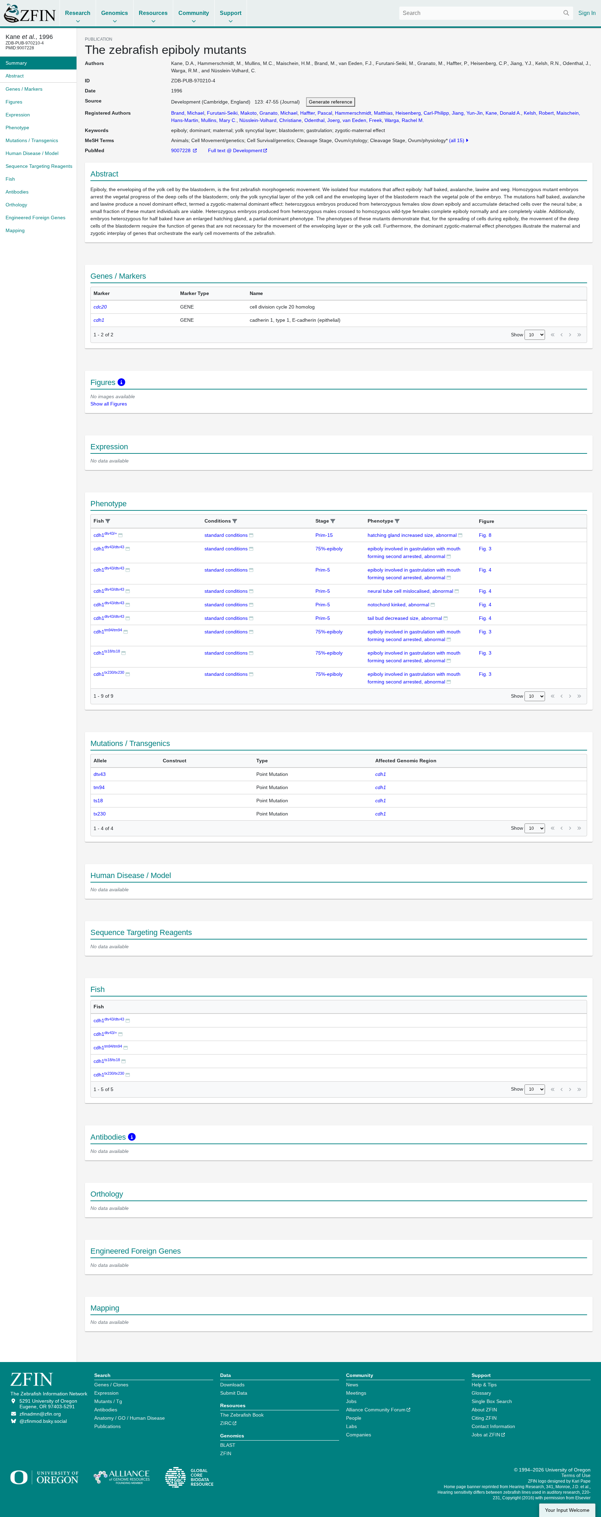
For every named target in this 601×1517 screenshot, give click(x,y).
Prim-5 (322, 570)
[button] (107, 521)
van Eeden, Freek (362, 120)
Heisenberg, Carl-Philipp (422, 113)
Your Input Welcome (567, 1510)
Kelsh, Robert (539, 113)
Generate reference (330, 102)
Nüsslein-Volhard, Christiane (270, 120)
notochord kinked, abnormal (398, 604)
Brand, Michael (187, 113)
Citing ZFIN (484, 1418)
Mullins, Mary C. (219, 120)
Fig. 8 (485, 535)
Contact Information (493, 1426)
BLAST (227, 1445)
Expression (106, 1393)
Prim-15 (324, 535)
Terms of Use (576, 1475)
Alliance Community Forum (376, 1409)
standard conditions (226, 535)
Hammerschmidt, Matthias (364, 113)
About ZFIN (484, 1409)
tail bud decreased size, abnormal (405, 618)
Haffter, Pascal (316, 113)
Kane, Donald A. (503, 113)
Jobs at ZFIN (486, 1434)
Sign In (587, 13)
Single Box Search (492, 1401)
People (353, 1418)
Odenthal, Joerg (322, 120)
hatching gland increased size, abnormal (412, 535)
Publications (107, 1426)
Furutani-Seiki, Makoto (232, 113)
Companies (358, 1434)
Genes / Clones (111, 1384)
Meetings (356, 1393)
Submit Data (233, 1393)
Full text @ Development (235, 150)
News (352, 1384)
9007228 (181, 150)
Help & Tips (484, 1384)
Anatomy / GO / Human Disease (129, 1418)
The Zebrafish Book (242, 1415)
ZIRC (226, 1423)
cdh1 (105, 535)
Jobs (351, 1401)
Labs (351, 1426)
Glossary (481, 1393)
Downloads (232, 1384)
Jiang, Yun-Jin (467, 113)
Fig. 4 (485, 570)
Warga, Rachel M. (404, 120)
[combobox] (486, 13)
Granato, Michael (278, 113)
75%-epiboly (329, 548)
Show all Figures (108, 404)
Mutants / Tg (108, 1401)
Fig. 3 (485, 548)
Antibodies (105, 1409)
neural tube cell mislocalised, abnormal (410, 591)
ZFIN (225, 1453)
